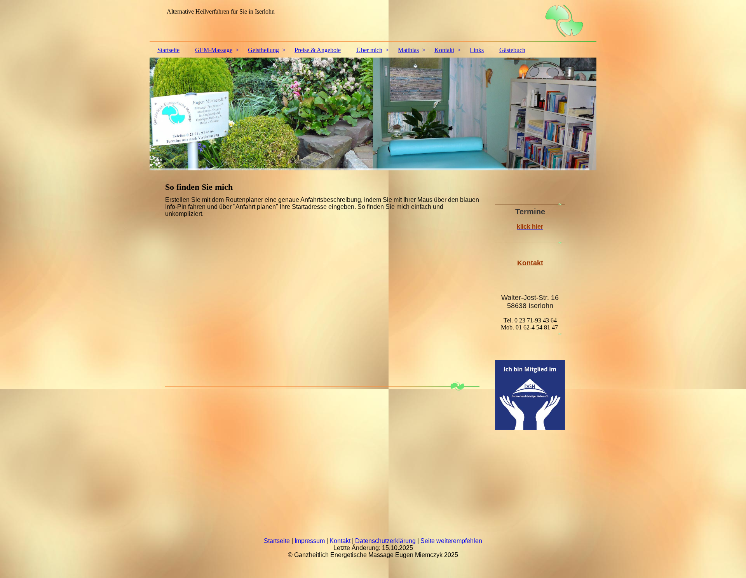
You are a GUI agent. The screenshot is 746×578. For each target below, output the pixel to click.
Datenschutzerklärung (385, 541)
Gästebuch (512, 50)
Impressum (310, 541)
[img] (373, 21)
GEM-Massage (213, 50)
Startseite (168, 50)
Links (477, 50)
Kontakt (444, 50)
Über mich (369, 50)
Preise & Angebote (318, 50)
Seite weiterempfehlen (451, 541)
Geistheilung (263, 50)
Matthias (408, 50)
